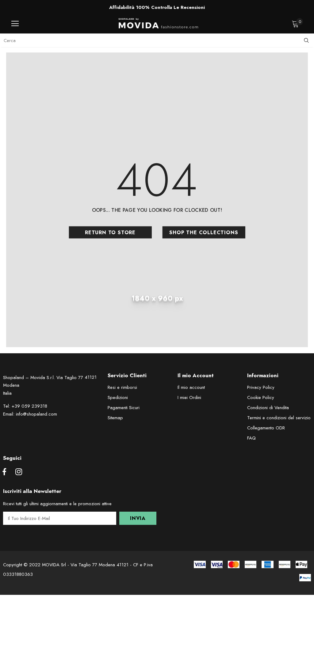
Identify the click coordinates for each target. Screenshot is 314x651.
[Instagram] (18, 472)
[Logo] (159, 23)
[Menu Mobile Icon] (15, 23)
